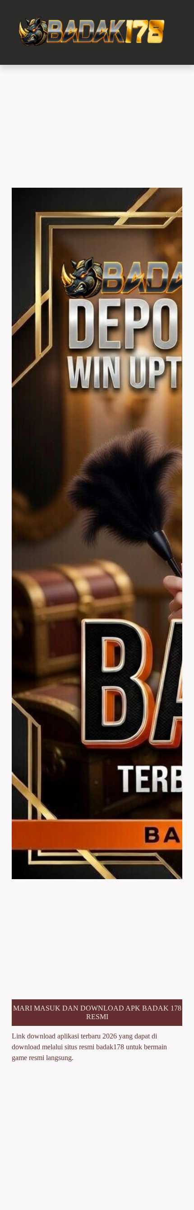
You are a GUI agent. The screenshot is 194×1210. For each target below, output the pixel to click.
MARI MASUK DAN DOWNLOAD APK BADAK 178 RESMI (97, 1012)
